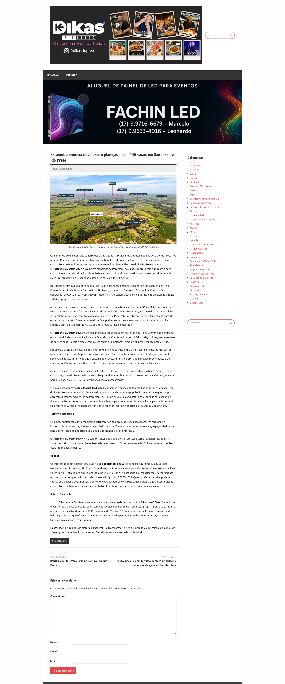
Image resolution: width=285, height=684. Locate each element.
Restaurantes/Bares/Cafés (203, 260)
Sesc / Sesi (195, 290)
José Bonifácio (197, 215)
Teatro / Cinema (198, 294)
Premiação (195, 256)
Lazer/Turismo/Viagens (202, 219)
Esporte (194, 194)
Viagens (194, 298)
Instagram (53, 75)
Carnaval (194, 181)
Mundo (193, 227)
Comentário (57, 596)
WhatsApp (71, 75)
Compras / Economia (201, 186)
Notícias (194, 235)
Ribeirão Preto (197, 265)
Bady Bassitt (196, 165)
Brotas (193, 177)
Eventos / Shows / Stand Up (204, 198)
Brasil (193, 173)
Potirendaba (196, 252)
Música (193, 231)
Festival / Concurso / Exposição (206, 206)
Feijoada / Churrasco (200, 202)
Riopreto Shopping (200, 269)
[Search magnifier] (231, 35)
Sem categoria (59, 540)
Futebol (194, 211)
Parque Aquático (198, 248)
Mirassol (194, 223)
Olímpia (194, 240)
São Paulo (195, 281)
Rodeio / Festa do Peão (202, 273)
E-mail (53, 651)
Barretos (194, 169)
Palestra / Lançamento (201, 244)
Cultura (194, 190)
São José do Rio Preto (201, 277)
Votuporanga (197, 302)
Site (52, 660)
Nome (53, 641)
